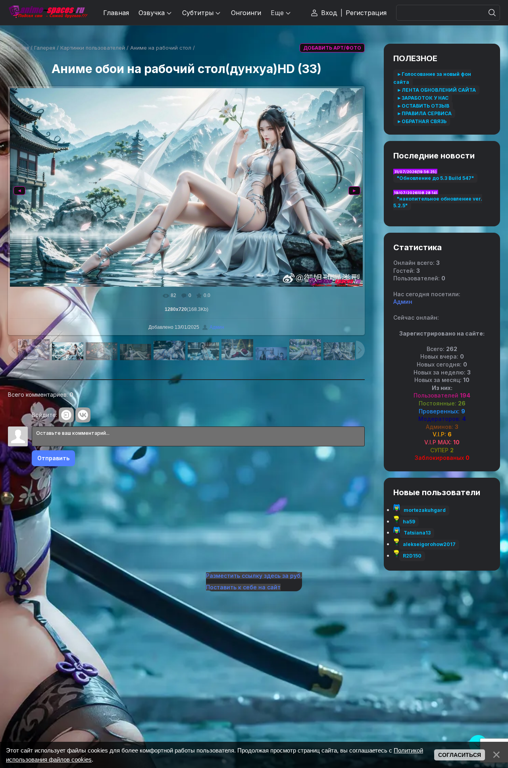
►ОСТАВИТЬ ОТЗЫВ (423, 106)
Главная (18, 47)
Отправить (53, 458)
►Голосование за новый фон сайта (432, 78)
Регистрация (366, 13)
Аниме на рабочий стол (160, 47)
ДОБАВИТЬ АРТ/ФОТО (332, 48)
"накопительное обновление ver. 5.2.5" (437, 202)
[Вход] (66, 415)
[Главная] (47, 12)
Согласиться (459, 755)
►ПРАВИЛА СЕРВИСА (424, 113)
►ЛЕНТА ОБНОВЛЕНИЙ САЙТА (436, 90)
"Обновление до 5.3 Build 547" (435, 178)
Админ (217, 327)
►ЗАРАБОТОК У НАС (422, 98)
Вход (329, 13)
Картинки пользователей (92, 47)
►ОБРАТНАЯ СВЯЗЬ (421, 121)
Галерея (44, 47)
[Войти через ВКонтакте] (82, 415)
